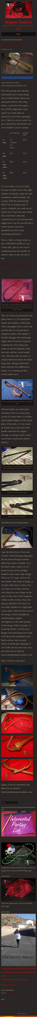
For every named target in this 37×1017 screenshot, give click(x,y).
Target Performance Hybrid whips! (13, 840)
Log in (2, 1002)
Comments (5, 1007)
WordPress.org (5, 1009)
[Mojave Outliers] (18, 19)
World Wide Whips (11, 993)
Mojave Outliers (18, 22)
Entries (4, 1004)
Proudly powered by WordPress (9, 1013)
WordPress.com (30, 1013)
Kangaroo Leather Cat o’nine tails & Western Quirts (14, 45)
